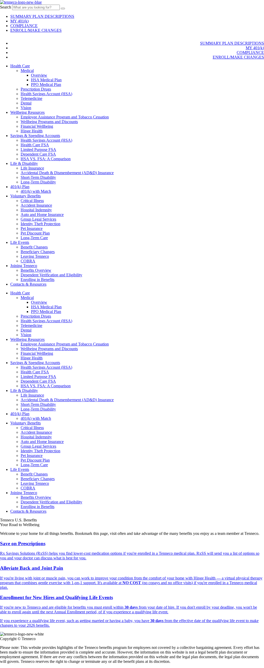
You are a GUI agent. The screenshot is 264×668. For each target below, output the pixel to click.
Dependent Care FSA (38, 154)
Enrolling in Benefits (37, 279)
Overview (39, 75)
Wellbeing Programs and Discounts (49, 121)
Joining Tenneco (23, 265)
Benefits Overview (36, 270)
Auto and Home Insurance (42, 214)
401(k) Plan (19, 186)
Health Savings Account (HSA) (46, 94)
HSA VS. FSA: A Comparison (46, 159)
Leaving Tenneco (35, 256)
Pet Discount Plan (35, 233)
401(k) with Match (36, 191)
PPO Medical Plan (46, 84)
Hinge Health (32, 131)
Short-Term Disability (38, 177)
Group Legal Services (38, 219)
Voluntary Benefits (25, 196)
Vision (26, 108)
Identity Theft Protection (40, 224)
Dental (26, 103)
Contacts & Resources (28, 284)
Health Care (20, 66)
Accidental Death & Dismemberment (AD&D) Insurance (67, 173)
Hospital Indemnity (36, 210)
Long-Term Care (34, 238)
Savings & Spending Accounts (35, 135)
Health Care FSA (35, 145)
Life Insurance (32, 168)
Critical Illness (32, 200)
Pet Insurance (32, 228)
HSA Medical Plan (46, 80)
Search (5, 7)
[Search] (63, 8)
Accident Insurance (36, 205)
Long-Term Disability (38, 182)
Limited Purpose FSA (38, 149)
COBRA (28, 261)
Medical (27, 70)
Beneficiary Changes (38, 252)
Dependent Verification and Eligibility (51, 275)
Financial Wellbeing (37, 126)
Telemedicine (31, 98)
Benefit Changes (34, 247)
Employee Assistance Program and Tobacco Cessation (65, 117)
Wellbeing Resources (27, 112)
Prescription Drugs (36, 89)
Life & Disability (24, 163)
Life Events (19, 242)
